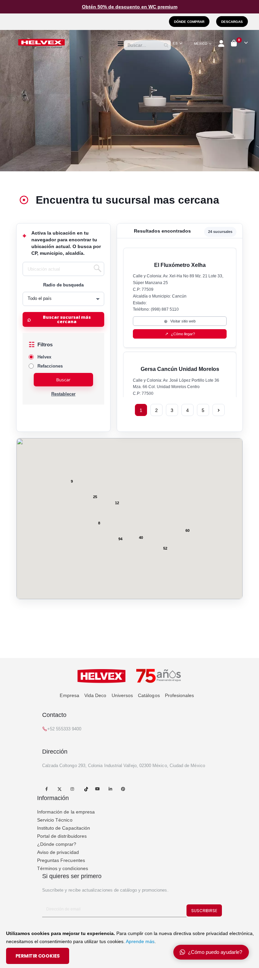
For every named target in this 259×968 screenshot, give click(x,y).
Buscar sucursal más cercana (67, 319)
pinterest (123, 788)
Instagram (72, 788)
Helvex (44, 356)
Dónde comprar (189, 22)
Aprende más (140, 941)
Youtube (97, 788)
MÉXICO (200, 43)
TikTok (86, 789)
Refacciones (50, 366)
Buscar (63, 380)
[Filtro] (63, 344)
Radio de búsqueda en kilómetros (63, 285)
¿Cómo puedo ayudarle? (215, 952)
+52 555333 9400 (64, 728)
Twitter (59, 788)
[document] (130, 946)
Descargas (232, 22)
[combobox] (147, 45)
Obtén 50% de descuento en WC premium (129, 6)
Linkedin (110, 788)
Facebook (46, 788)
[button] (177, 43)
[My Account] (222, 43)
